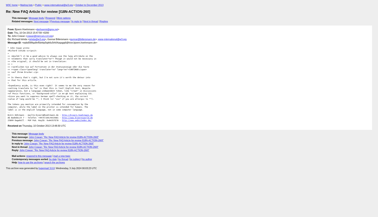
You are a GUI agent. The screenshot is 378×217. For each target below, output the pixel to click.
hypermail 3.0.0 (47, 168)
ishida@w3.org (37, 39)
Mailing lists (26, 5)
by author (87, 159)
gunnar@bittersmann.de (83, 39)
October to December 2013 (89, 5)
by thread (63, 159)
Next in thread (90, 21)
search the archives (54, 162)
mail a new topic (61, 156)
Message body (36, 18)
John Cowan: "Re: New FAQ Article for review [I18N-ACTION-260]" (64, 137)
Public (38, 5)
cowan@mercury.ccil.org (40, 36)
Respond (50, 18)
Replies (104, 21)
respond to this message (39, 156)
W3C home (12, 5)
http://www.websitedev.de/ (77, 120)
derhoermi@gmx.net (47, 29)
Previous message (60, 21)
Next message (41, 21)
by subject (75, 159)
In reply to (77, 21)
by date (53, 159)
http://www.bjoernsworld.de (77, 118)
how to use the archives (30, 162)
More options (64, 18)
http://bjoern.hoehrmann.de (77, 115)
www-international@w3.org (58, 5)
